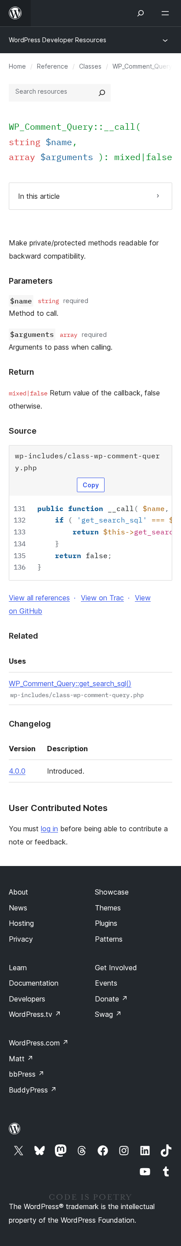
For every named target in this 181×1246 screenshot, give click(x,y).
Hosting (21, 923)
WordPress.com (39, 1042)
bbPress (26, 1074)
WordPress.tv (35, 1014)
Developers (27, 998)
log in (49, 828)
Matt (21, 1058)
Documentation (33, 983)
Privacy (21, 939)
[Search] (102, 93)
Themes (108, 907)
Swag (108, 1014)
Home (17, 66)
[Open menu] (167, 13)
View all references (39, 597)
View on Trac (102, 597)
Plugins (106, 923)
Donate (111, 998)
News (18, 907)
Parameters (31, 280)
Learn (18, 967)
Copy (91, 485)
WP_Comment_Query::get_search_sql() (70, 683)
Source (22, 430)
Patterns (109, 939)
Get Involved (116, 967)
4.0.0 (17, 771)
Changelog (30, 723)
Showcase (112, 892)
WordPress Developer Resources (57, 40)
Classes (90, 66)
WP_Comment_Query (142, 66)
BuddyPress (33, 1089)
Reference (52, 66)
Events (106, 983)
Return (21, 371)
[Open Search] (140, 13)
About (18, 892)
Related (23, 635)
